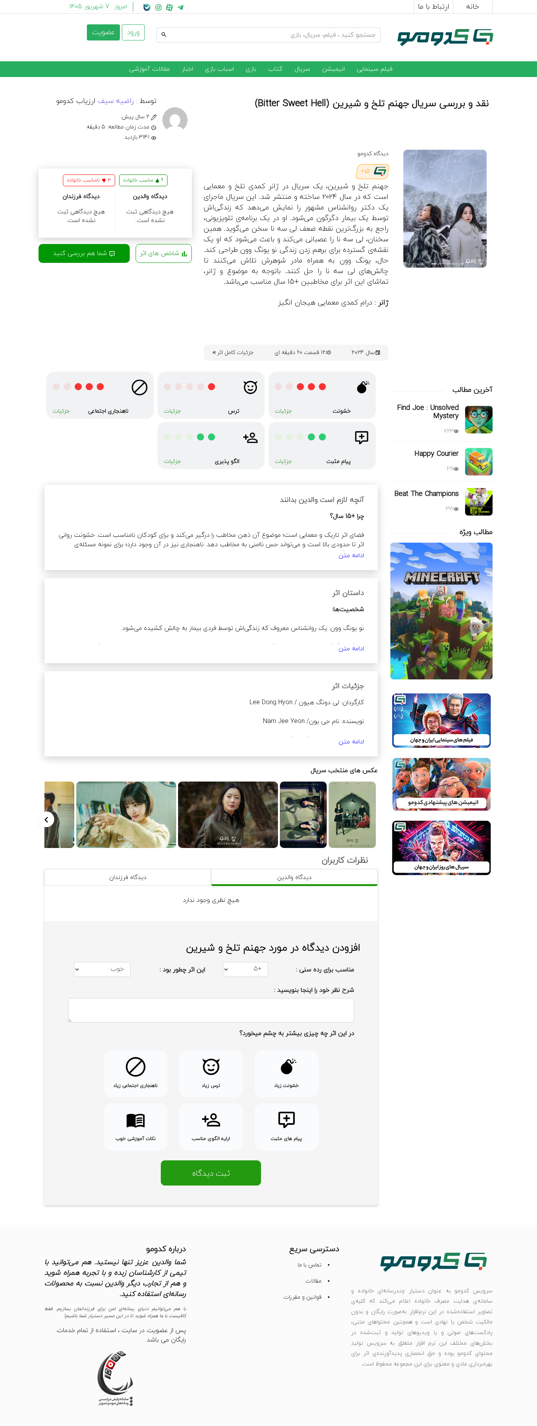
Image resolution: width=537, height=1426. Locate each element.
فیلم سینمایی (374, 69)
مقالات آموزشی (149, 69)
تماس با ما (310, 1265)
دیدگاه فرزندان (127, 878)
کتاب (275, 69)
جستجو (371, 26)
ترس (233, 411)
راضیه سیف (115, 101)
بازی (251, 69)
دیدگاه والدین (294, 878)
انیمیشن (333, 69)
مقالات (313, 1281)
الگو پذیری (227, 461)
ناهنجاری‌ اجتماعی (108, 411)
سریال (302, 69)
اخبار (187, 69)
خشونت (342, 411)
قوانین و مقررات (302, 1297)
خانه (472, 7)
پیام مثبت (338, 461)
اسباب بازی (219, 69)
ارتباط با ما (433, 7)
